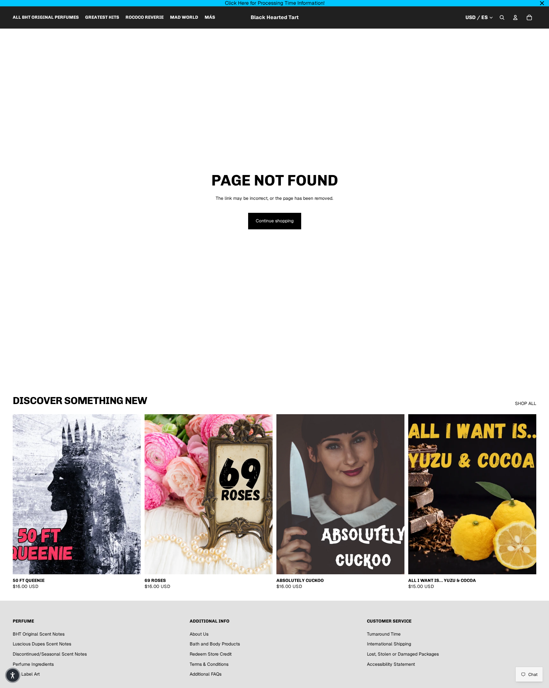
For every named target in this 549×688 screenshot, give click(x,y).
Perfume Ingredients (33, 664)
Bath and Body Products (215, 644)
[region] (274, 3)
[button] (12, 675)
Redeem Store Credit (211, 654)
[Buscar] (502, 17)
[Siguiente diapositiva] (263, 494)
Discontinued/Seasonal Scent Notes (50, 654)
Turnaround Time (384, 634)
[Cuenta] (515, 17)
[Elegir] (131, 564)
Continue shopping (275, 221)
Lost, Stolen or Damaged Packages (403, 654)
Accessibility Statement (391, 664)
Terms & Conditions (209, 664)
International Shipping (389, 644)
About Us (199, 634)
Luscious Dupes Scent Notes (42, 644)
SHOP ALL (525, 403)
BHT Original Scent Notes (38, 634)
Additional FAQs (205, 674)
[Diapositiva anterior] (154, 494)
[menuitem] (209, 17)
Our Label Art (26, 674)
